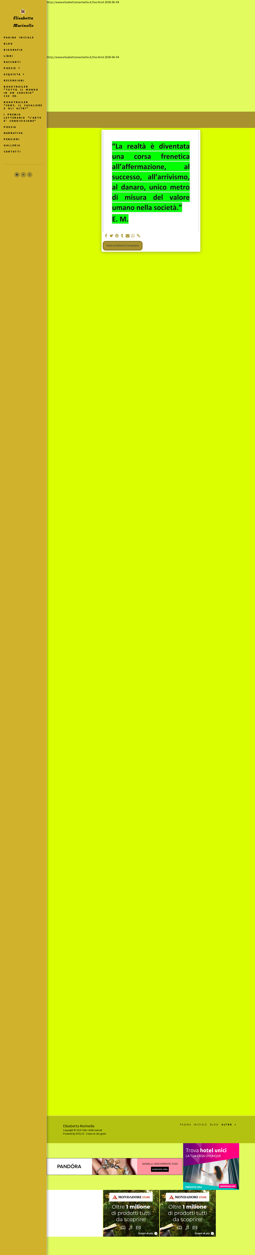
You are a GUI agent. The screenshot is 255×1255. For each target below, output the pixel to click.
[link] (138, 236)
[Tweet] (111, 236)
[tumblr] (122, 236)
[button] (12, 68)
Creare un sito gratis (96, 1133)
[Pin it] (117, 236)
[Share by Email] (128, 236)
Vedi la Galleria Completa (122, 245)
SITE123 (80, 1133)
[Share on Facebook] (106, 236)
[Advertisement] (151, 29)
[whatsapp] (133, 236)
